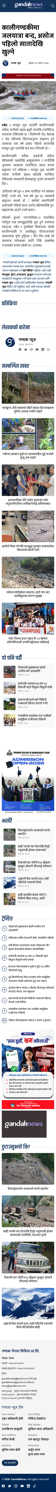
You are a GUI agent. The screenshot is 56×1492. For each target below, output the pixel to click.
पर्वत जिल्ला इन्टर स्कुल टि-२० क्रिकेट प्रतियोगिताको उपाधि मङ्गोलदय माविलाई (28, 640)
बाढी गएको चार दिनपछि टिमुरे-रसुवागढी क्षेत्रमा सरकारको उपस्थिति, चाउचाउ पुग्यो (34, 850)
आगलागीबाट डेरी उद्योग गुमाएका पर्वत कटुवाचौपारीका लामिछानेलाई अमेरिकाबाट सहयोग (28, 504)
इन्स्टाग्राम (21, 275)
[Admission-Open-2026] (28, 781)
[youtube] (37, 350)
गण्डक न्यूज (27, 339)
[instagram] (31, 350)
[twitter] (25, 350)
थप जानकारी (10, 1463)
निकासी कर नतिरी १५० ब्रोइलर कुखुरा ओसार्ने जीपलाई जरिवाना (35, 864)
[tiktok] (34, 1486)
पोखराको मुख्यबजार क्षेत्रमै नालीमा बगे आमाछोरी (31, 669)
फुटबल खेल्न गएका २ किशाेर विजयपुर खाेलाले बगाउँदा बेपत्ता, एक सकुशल (31, 990)
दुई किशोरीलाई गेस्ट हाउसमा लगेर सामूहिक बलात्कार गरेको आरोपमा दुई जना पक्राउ (29, 979)
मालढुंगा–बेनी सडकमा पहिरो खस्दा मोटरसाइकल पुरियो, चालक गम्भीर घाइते (28, 409)
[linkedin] (42, 350)
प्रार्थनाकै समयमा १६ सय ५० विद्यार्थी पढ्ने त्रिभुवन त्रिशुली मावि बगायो (35, 687)
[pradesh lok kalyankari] (28, 1069)
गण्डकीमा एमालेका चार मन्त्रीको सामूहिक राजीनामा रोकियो (34, 717)
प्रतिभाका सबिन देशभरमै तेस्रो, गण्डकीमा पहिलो (31, 938)
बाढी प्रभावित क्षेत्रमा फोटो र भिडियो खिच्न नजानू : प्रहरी (32, 896)
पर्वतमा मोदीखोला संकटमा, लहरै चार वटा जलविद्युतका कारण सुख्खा (28, 594)
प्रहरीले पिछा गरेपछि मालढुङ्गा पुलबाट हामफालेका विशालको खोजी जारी (28, 548)
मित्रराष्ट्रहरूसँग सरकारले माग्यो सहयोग (34, 832)
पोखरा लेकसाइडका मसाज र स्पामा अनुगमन (30, 1020)
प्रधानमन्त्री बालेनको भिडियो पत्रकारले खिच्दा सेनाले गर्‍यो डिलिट (33, 703)
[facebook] (20, 350)
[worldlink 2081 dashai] (28, 118)
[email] (48, 350)
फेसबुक (5, 275)
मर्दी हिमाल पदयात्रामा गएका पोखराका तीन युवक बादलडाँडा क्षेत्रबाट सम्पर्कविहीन (29, 947)
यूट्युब (30, 275)
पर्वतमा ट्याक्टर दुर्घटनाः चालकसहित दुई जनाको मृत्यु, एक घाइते (28, 456)
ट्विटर (13, 275)
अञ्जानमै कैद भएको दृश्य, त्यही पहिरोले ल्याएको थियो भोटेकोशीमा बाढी (33, 882)
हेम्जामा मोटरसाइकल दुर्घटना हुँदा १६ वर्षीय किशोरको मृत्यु (29, 968)
